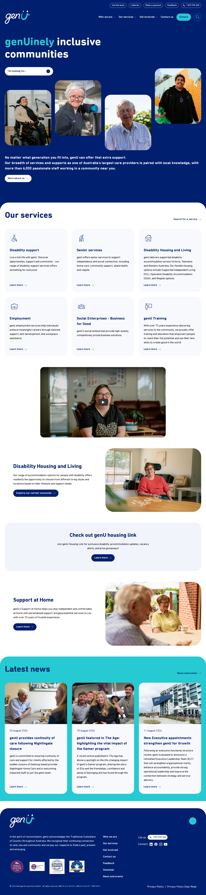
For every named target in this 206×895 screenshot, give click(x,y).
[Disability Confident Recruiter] (17, 866)
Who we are (105, 17)
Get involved (147, 17)
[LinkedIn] (151, 844)
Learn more (16, 285)
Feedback (172, 5)
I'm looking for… (17, 71)
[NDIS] (37, 866)
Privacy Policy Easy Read (181, 886)
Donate (183, 17)
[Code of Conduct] (76, 866)
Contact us (167, 17)
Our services (126, 17)
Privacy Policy (155, 886)
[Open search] (197, 17)
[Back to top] (192, 821)
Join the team (118, 5)
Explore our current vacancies (34, 493)
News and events (187, 673)
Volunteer (108, 870)
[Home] (17, 17)
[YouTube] (165, 844)
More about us (16, 178)
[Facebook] (156, 844)
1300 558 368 (192, 5)
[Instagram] (161, 844)
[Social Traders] (57, 866)
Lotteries (135, 5)
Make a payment (153, 5)
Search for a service (185, 219)
